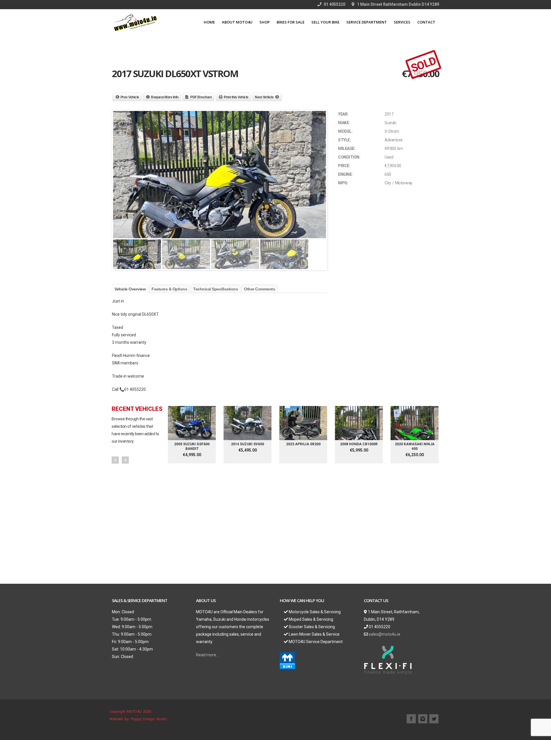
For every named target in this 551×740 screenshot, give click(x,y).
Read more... (207, 655)
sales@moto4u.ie (384, 634)
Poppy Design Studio (149, 719)
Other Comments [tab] (259, 289)
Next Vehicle (264, 97)
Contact (426, 22)
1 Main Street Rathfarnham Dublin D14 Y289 (397, 4)
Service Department (366, 22)
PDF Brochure (201, 97)
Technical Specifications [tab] (215, 289)
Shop (264, 22)
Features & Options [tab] (169, 289)
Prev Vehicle (130, 97)
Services (402, 22)
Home (209, 22)
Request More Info (165, 97)
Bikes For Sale (290, 22)
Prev (115, 460)
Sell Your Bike (325, 22)
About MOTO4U (237, 22)
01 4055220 (334, 4)
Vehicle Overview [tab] (130, 289)
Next (125, 460)
